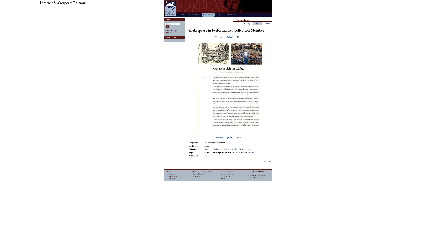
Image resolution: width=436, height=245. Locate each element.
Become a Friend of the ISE (257, 178)
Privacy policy (197, 176)
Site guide (171, 178)
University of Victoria (228, 174)
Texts (181, 15)
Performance (208, 15)
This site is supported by (227, 172)
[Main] (230, 37)
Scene (220, 15)
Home (170, 8)
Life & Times (193, 15)
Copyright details (198, 174)
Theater (257, 23)
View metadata (267, 161)
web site (250, 152)
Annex (267, 23)
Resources (231, 15)
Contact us (171, 174)
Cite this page (171, 33)
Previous (219, 37)
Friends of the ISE (227, 176)
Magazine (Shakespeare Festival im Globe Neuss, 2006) (227, 149)
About (169, 172)
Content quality (173, 176)
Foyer (237, 23)
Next (239, 37)
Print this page (172, 31)
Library (247, 23)
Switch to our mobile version (257, 175)
